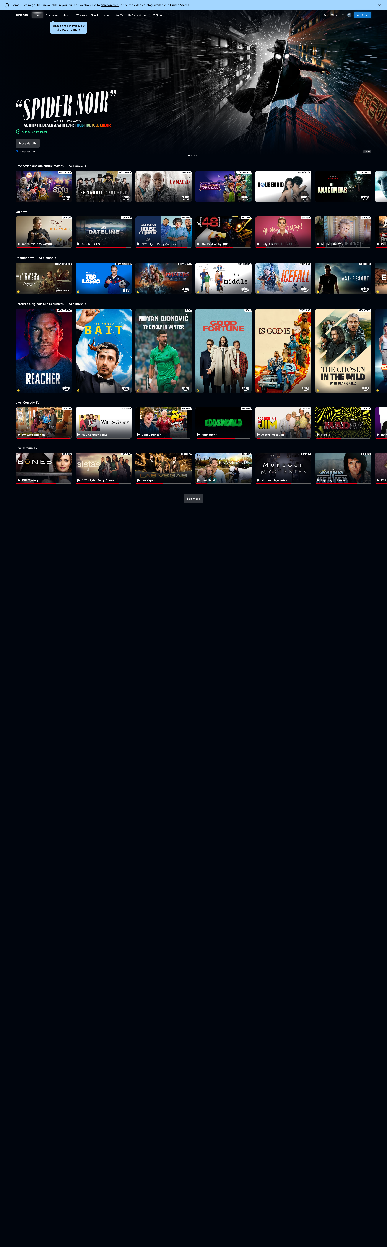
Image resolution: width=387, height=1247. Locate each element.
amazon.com (110, 5)
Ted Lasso (104, 278)
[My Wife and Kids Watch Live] (44, 423)
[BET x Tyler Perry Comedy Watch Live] (163, 232)
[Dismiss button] (379, 6)
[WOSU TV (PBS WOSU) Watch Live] (44, 232)
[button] (36, 143)
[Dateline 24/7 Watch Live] (104, 232)
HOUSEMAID (283, 186)
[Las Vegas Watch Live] (163, 468)
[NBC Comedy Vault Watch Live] (104, 423)
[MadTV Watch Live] (343, 423)
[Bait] (104, 351)
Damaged (163, 186)
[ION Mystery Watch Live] (44, 468)
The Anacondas (343, 186)
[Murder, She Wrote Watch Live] (343, 232)
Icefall (283, 278)
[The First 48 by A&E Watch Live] (223, 232)
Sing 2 (44, 186)
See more (193, 498)
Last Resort (343, 278)
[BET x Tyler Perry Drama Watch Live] (104, 468)
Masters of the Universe (163, 278)
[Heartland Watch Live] (223, 468)
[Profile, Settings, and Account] (349, 15)
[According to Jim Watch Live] (283, 423)
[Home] (22, 15)
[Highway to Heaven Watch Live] (343, 468)
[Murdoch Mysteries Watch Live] (283, 468)
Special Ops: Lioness (44, 278)
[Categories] (343, 15)
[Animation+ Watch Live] (223, 423)
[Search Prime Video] (325, 15)
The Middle (223, 278)
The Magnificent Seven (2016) (104, 186)
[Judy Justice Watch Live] (283, 232)
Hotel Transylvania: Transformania (223, 186)
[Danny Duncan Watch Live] (163, 423)
